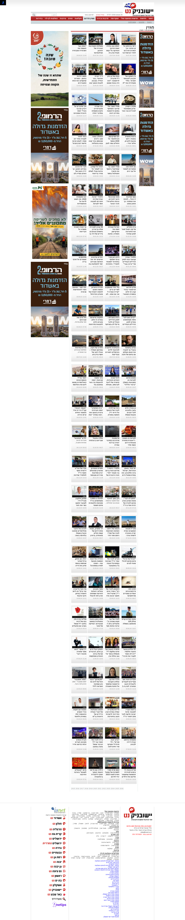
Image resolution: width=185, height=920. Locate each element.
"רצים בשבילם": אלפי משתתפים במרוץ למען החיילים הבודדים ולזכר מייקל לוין (129, 322)
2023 (108, 789)
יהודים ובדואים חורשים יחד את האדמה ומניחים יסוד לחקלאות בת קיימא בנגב (96, 261)
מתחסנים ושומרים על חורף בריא (79, 259)
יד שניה (103, 836)
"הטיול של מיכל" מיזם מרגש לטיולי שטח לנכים (129, 561)
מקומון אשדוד (114, 902)
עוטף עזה (115, 18)
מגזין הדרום (89, 18)
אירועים (98, 833)
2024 (113, 789)
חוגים (117, 836)
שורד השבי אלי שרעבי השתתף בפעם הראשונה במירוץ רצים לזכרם (113, 110)
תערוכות (116, 830)
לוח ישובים (115, 834)
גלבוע (89, 816)
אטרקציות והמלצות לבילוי (109, 853)
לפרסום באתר (89, 15)
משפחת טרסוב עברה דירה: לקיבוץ (130, 742)
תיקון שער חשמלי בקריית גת (110, 906)
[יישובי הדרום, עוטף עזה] (138, 16)
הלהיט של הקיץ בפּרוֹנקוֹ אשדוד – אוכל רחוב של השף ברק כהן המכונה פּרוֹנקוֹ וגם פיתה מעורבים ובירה (96, 354)
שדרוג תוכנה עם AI (104, 855)
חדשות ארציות (106, 842)
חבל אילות (96, 816)
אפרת (107, 819)
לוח (84, 858)
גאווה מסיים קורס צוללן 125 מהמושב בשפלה (129, 621)
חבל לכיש (76, 814)
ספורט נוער (115, 845)
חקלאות (78, 18)
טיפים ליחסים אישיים (112, 874)
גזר (82, 817)
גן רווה (87, 817)
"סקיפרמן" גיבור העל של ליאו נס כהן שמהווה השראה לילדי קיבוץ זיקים (96, 683)
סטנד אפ (103, 828)
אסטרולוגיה (132, 22)
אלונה (117, 820)
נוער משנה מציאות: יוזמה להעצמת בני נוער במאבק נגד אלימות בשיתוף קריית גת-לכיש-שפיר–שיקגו (96, 384)
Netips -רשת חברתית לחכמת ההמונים (107, 870)
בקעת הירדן (81, 816)
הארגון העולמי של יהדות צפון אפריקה (107, 868)
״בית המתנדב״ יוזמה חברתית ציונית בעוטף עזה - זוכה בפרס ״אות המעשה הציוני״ (96, 412)
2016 (77, 789)
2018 (86, 789)
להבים (117, 816)
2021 (99, 789)
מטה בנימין (109, 817)
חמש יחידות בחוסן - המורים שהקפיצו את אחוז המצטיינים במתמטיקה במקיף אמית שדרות (79, 83)
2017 (82, 789)
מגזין (141, 30)
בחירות (39, 18)
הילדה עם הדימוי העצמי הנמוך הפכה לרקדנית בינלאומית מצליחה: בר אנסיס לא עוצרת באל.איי (96, 777)
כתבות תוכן (90, 833)
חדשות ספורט (105, 845)
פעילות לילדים (93, 828)
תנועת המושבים (113, 864)
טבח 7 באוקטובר (113, 886)
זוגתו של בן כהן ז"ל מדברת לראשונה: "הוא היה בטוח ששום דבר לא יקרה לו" (112, 80)
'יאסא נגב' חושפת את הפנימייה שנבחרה (79, 48)
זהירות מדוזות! (80, 348)
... (85, 53)
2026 (121, 789)
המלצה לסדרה (114, 873)
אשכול (117, 813)
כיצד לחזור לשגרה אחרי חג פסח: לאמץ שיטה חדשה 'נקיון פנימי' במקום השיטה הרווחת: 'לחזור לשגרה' (79, 143)
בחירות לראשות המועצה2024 (108, 822)
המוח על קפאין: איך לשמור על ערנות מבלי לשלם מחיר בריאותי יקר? (96, 171)
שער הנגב (95, 813)
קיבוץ (117, 889)
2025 (117, 789)
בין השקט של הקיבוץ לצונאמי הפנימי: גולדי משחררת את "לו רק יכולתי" (129, 80)
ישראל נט (116, 903)
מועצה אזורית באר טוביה (111, 897)
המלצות (110, 848)
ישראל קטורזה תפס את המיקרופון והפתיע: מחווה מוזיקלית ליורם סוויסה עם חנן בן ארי (112, 234)
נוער (117, 831)
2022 (104, 789)
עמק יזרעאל (77, 819)
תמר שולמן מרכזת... (80, 322)
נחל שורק (109, 814)
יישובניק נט (149, 30)
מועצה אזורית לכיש (113, 899)
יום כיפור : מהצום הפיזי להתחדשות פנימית (79, 289)
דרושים (111, 836)
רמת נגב (110, 816)
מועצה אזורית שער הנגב (111, 900)
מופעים (84, 828)
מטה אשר (109, 820)
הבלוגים (110, 858)
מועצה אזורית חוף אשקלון (110, 894)
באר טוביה (109, 813)
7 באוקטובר (115, 885)
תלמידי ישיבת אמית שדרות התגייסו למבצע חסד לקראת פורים (97, 201)
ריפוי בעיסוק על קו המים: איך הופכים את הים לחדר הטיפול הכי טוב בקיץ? (129, 50)
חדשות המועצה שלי (129, 18)
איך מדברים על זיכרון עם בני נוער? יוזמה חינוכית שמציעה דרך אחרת (79, 110)
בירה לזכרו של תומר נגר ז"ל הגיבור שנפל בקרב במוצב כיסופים (97, 744)
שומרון (91, 819)
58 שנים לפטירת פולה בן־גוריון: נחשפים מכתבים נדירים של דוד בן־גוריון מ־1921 (96, 231)
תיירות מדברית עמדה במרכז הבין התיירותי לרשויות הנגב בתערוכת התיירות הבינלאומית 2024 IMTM (112, 716)
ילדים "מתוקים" (80, 438)
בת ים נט (116, 905)
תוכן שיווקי (116, 852)
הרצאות (77, 828)
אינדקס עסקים (100, 858)
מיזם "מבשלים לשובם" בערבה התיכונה (80, 772)
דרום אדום (115, 855)
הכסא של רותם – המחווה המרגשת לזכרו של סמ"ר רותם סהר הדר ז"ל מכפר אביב (112, 533)
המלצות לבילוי (51, 18)
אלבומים (105, 833)
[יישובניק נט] (137, 820)
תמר (103, 816)
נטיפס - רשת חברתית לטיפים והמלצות (107, 861)
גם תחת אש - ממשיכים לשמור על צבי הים (129, 169)
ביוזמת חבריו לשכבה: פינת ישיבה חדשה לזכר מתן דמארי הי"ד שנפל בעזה (129, 714)
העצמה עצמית (114, 876)
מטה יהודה (100, 817)
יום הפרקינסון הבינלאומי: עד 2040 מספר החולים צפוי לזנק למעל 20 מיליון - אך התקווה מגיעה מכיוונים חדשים (112, 143)
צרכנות (63, 18)
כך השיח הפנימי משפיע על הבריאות (80, 229)
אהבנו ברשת (86, 856)
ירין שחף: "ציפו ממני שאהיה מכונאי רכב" (80, 651)
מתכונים (141, 22)
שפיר (79, 813)
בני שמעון (87, 813)
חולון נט (116, 914)
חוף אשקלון (93, 814)
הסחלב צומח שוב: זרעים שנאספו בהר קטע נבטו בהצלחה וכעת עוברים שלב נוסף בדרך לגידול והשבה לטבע (96, 143)
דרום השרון (99, 819)
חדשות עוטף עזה (113, 892)
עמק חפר (101, 820)
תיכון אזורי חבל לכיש (112, 862)
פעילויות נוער (115, 833)
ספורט (116, 844)
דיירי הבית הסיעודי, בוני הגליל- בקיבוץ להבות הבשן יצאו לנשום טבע (96, 80)
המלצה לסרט (114, 871)
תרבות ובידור (102, 18)
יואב (102, 813)
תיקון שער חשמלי (113, 867)
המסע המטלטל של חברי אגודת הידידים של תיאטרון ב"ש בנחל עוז (97, 714)
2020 (95, 789)
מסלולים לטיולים (114, 877)
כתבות (149, 22)
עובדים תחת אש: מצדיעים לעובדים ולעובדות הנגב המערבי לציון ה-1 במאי (129, 683)
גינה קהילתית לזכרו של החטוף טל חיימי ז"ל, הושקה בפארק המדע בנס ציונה (112, 412)
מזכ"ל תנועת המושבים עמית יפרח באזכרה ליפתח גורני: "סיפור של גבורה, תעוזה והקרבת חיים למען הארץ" (129, 535)
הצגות (111, 828)
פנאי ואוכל (90, 858)
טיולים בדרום (114, 879)
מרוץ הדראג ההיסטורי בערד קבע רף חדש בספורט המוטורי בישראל (129, 291)
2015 (73, 789)
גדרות (85, 819)
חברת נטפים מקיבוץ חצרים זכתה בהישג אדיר (79, 742)
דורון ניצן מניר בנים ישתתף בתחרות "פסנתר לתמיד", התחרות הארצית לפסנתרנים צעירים (112, 264)
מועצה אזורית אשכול (112, 895)
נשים (70, 18)
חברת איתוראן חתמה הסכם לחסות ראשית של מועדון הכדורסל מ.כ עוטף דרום (96, 291)
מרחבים (101, 814)
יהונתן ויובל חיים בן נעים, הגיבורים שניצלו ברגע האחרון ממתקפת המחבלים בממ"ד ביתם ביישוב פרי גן (96, 656)
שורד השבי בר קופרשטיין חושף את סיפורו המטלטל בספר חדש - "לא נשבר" (112, 171)
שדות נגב (84, 814)
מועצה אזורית (114, 891)
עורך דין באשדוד (114, 911)
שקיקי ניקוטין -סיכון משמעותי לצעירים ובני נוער (129, 108)
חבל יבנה (114, 819)
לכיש (87, 823)
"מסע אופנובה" (80, 679)
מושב (117, 888)
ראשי (151, 18)
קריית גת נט (115, 912)
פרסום (117, 915)
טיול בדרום (115, 882)
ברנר (92, 817)
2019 (90, 789)
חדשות (143, 18)
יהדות (117, 858)
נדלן (97, 836)
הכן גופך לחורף (113, 498)
